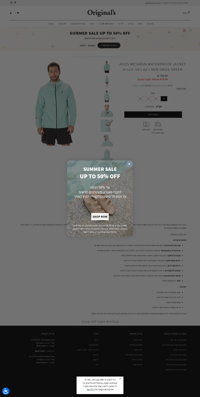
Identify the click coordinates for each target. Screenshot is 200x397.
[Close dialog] (129, 164)
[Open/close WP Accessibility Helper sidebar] (6, 391)
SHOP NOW (100, 217)
